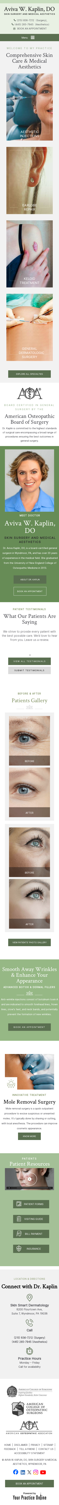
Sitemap (48, 1444)
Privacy (35, 1444)
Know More (29, 1136)
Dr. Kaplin (7, 428)
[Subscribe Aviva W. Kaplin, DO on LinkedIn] (23, 1472)
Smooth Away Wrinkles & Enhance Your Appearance (29, 974)
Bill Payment (33, 1233)
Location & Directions (29, 1278)
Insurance (34, 1248)
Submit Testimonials (29, 670)
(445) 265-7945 (24, 24)
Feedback (10, 1449)
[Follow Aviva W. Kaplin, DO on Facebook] (16, 1472)
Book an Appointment (32, 28)
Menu (24, 37)
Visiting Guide (33, 1219)
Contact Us (45, 1449)
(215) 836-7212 (25, 20)
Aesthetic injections (29, 134)
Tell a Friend (27, 1449)
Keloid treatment (29, 281)
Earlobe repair (29, 207)
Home (7, 1444)
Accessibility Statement (29, 1453)
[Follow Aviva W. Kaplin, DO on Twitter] (29, 1472)
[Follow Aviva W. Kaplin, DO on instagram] (35, 1472)
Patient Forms (33, 1204)
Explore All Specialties (29, 374)
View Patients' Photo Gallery (29, 942)
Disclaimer (21, 1444)
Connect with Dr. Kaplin (29, 1286)
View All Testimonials (29, 661)
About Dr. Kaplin (30, 579)
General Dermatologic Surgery (31, 353)
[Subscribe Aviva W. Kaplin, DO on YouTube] (43, 1472)
